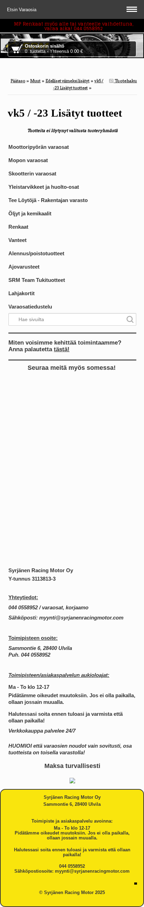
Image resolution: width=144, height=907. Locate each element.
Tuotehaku (125, 80)
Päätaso (17, 80)
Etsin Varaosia (22, 9)
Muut (35, 80)
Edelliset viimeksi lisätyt (67, 80)
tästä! (62, 349)
